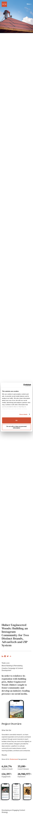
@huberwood (14, 759)
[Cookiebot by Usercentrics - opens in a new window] (23, 385)
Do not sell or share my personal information (16, 427)
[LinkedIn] (2, 656)
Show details (23, 414)
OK (16, 420)
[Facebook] (5, 656)
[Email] (10, 656)
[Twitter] (8, 656)
